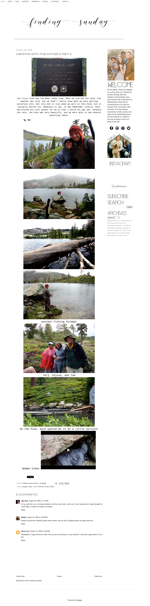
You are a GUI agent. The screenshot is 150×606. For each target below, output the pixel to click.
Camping (24, 486)
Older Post (98, 576)
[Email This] (60, 483)
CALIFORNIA (55, 1)
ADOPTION (25, 1)
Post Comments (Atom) (33, 581)
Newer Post (20, 576)
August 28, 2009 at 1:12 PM (38, 501)
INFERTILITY (36, 1)
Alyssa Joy (25, 531)
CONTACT (65, 1)
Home (59, 576)
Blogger (79, 600)
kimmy (23, 517)
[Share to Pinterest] (68, 483)
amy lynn (24, 501)
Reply (23, 510)
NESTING (45, 1)
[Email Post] (55, 483)
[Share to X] (64, 483)
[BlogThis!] (62, 483)
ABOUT (10, 1)
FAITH (17, 1)
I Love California (38, 486)
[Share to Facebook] (66, 483)
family (30, 486)
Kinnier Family (49, 486)
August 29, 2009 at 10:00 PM (37, 517)
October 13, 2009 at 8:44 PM (40, 531)
